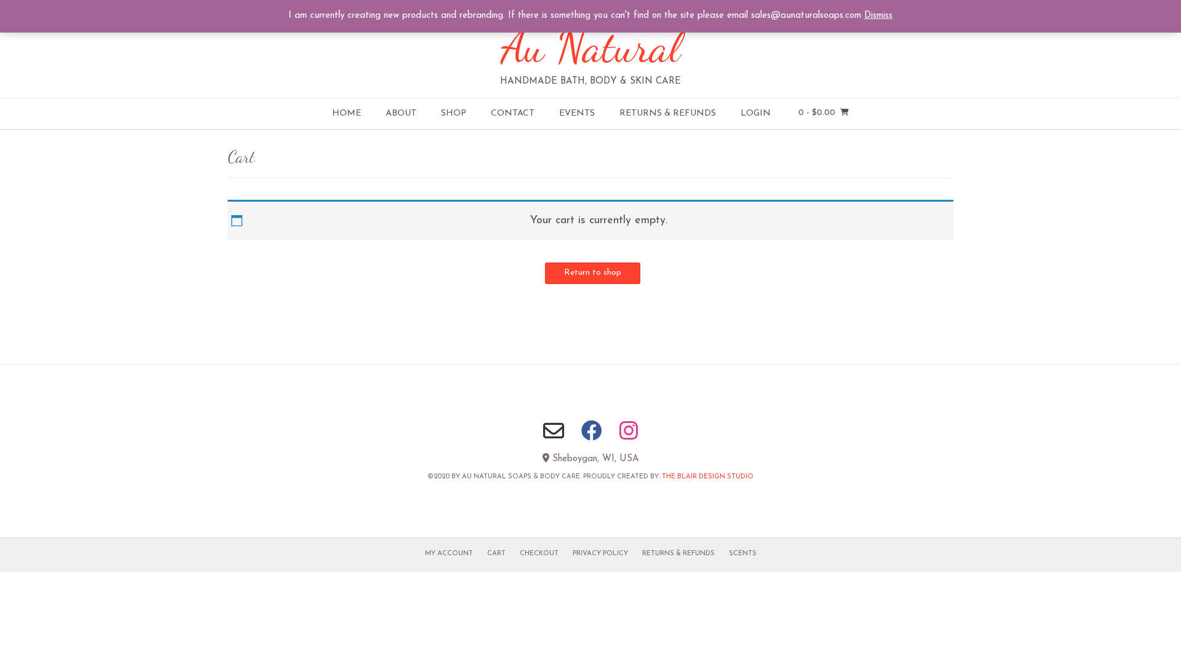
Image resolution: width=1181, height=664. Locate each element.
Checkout (539, 553)
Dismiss (878, 15)
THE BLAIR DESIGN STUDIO (708, 476)
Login (756, 113)
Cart (496, 553)
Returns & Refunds (667, 113)
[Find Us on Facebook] (591, 430)
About (401, 113)
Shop (453, 113)
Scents (743, 553)
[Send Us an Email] (553, 430)
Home (346, 113)
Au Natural (590, 47)
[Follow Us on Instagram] (628, 430)
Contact (513, 113)
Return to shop (592, 272)
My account (449, 553)
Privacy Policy (600, 553)
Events (577, 113)
